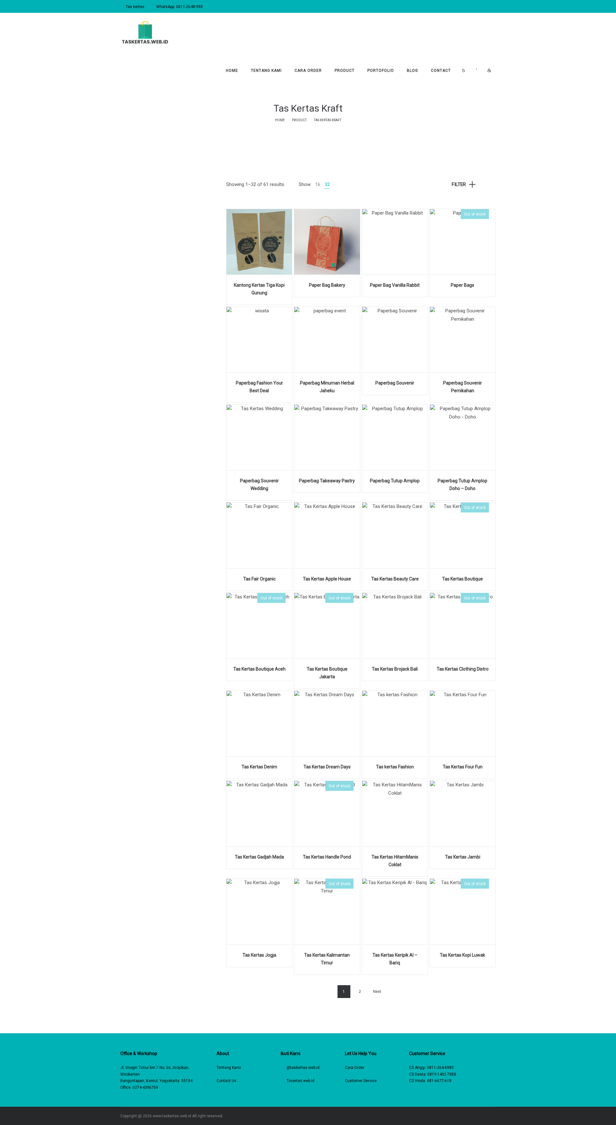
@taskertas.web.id (303, 1067)
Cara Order (354, 1067)
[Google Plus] (494, 1116)
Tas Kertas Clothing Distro (463, 669)
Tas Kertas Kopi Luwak (462, 955)
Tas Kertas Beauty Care (395, 578)
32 (327, 184)
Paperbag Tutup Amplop (395, 480)
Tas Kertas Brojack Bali (395, 669)
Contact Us (226, 1080)
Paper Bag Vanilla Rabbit (395, 285)
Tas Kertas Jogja (259, 955)
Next (377, 991)
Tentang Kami (229, 1067)
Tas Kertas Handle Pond (327, 856)
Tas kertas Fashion (395, 766)
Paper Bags (462, 285)
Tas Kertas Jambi (462, 856)
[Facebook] (466, 1116)
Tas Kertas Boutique (462, 578)
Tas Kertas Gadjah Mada (259, 856)
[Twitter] (484, 1116)
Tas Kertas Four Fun (463, 766)
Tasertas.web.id (300, 1080)
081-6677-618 (439, 1080)
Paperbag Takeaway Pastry (327, 480)
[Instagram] (475, 1116)
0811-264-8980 (440, 1067)
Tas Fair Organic (259, 578)
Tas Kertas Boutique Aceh (259, 669)
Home (280, 120)
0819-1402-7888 (441, 1074)
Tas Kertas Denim (259, 766)
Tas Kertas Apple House (327, 578)
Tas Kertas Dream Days (327, 766)
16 (317, 184)
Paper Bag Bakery (327, 285)
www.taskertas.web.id (172, 1116)
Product (299, 120)
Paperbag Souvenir (394, 382)
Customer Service (361, 1080)
